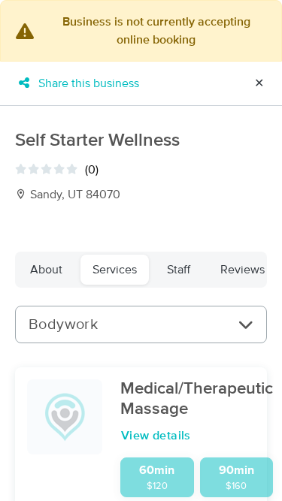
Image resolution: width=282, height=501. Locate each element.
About (46, 270)
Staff (178, 270)
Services (114, 270)
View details (156, 436)
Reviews (242, 270)
